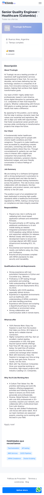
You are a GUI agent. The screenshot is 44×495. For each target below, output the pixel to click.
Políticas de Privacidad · (17, 479)
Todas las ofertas (10, 19)
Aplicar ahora (22, 490)
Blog (27, 482)
